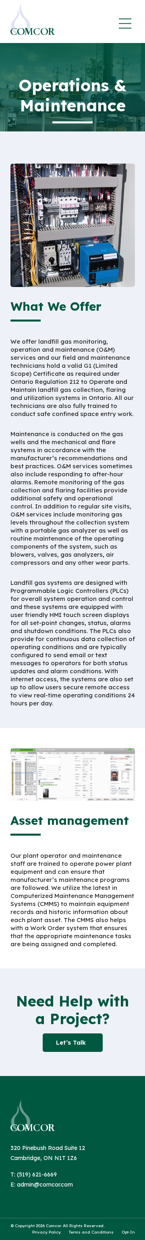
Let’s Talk (71, 1042)
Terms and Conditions (91, 1232)
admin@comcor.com (45, 1184)
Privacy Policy (46, 1232)
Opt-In (128, 1232)
